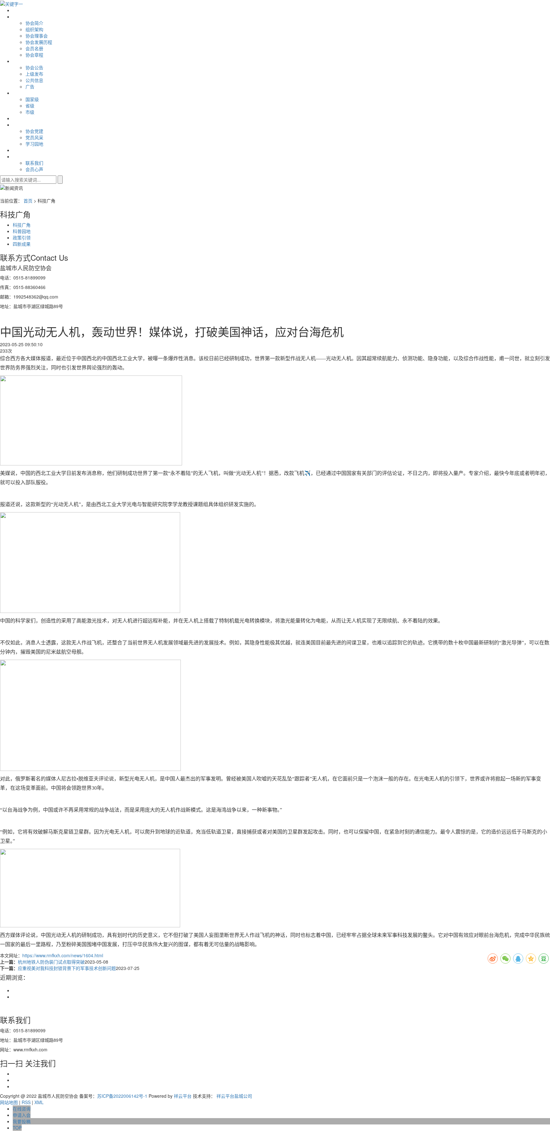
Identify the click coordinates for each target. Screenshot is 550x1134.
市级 (29, 112)
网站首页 (22, 10)
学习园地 (34, 144)
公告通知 (22, 61)
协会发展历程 (38, 42)
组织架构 (34, 29)
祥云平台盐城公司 (234, 1096)
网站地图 (9, 1102)
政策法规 (22, 93)
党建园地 (22, 124)
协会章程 (34, 55)
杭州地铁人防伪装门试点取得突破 (51, 962)
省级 (29, 105)
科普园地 (22, 231)
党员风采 (34, 137)
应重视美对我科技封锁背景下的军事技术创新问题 (67, 968)
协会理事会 (36, 35)
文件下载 (22, 118)
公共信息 (34, 80)
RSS (26, 1102)
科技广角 (22, 225)
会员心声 (34, 169)
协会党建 (34, 131)
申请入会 (22, 150)
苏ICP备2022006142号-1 (122, 1096)
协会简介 (34, 23)
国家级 (32, 99)
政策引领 (22, 237)
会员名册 (34, 48)
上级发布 (34, 74)
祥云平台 (183, 1096)
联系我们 (22, 156)
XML (39, 1102)
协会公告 (34, 67)
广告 (29, 86)
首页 (28, 200)
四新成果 (22, 244)
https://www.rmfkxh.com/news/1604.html (62, 955)
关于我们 (22, 16)
